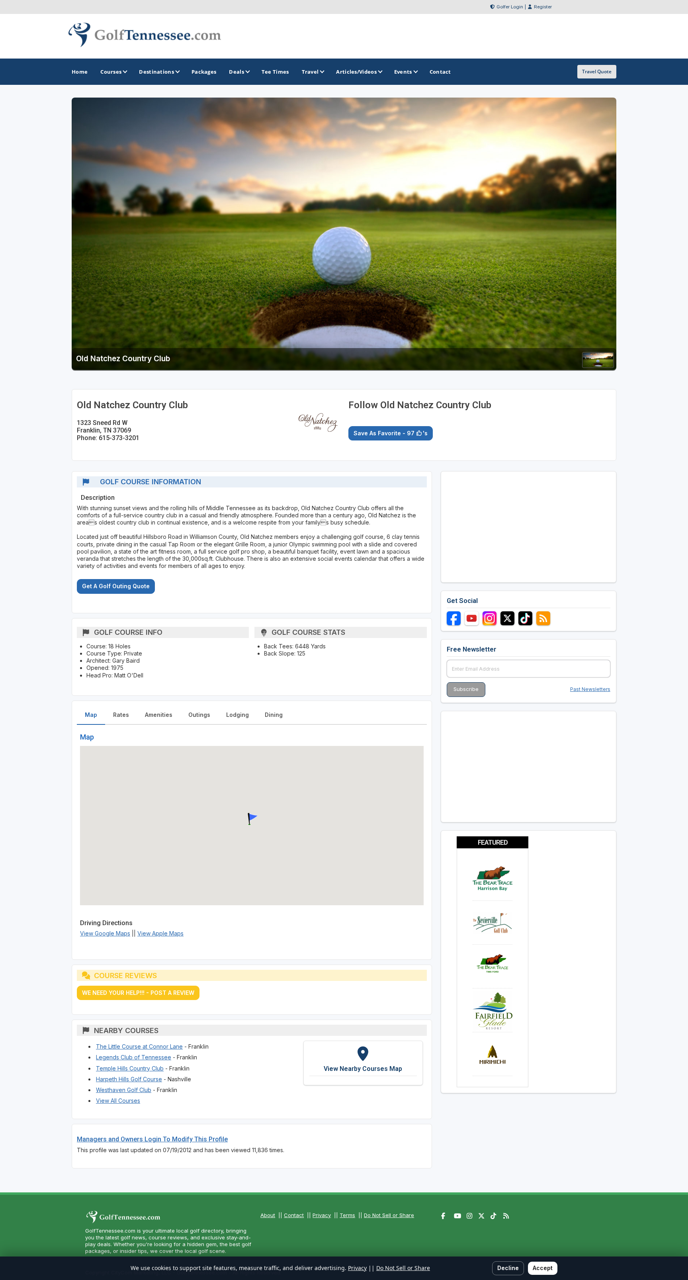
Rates (121, 714)
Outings (199, 714)
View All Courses (118, 1100)
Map (91, 714)
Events (403, 71)
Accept (543, 1267)
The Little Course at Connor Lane (139, 1046)
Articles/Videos (356, 71)
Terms (347, 1215)
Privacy (322, 1215)
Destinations (156, 71)
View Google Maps (105, 933)
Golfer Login (509, 7)
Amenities (158, 714)
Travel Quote (597, 71)
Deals (236, 71)
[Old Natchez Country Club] (598, 365)
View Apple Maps (160, 933)
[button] (251, 819)
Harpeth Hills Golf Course (129, 1079)
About (267, 1215)
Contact (294, 1215)
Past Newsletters (590, 689)
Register (543, 7)
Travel (310, 71)
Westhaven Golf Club (123, 1089)
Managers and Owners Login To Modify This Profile (152, 1139)
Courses (110, 71)
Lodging (237, 714)
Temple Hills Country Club (130, 1068)
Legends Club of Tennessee (133, 1057)
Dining (274, 714)
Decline (508, 1267)
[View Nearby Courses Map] (363, 1063)
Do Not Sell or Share (389, 1215)
